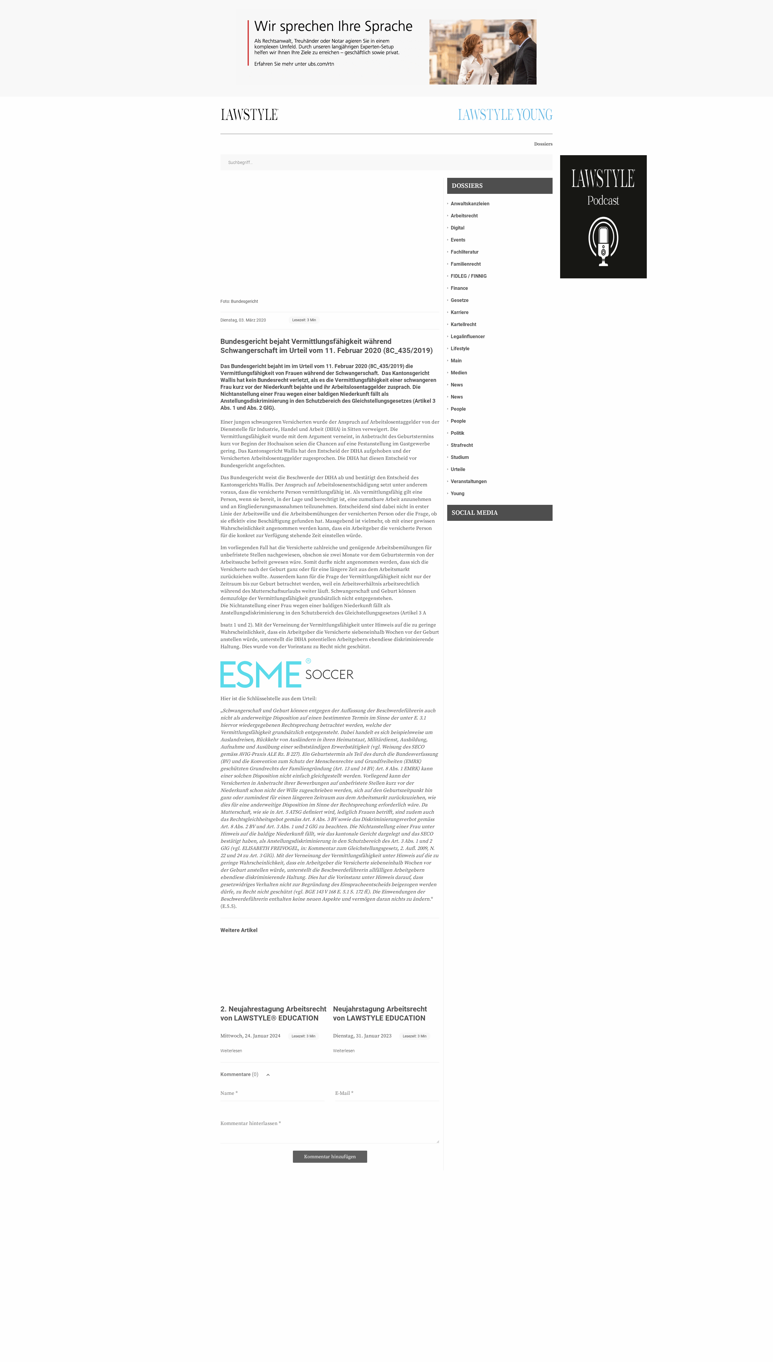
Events (458, 240)
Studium (460, 457)
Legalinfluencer (468, 336)
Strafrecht (462, 445)
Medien (459, 373)
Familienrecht (466, 264)
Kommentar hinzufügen (330, 1157)
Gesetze (460, 300)
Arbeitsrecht (464, 216)
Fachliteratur (465, 252)
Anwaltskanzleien (470, 204)
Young (457, 493)
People (458, 409)
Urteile (458, 469)
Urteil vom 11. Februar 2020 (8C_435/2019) (351, 366)
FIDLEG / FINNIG (469, 276)
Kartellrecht (463, 324)
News (457, 385)
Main (456, 361)
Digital (457, 228)
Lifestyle (460, 348)
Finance (459, 288)
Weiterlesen (231, 1050)
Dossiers (543, 144)
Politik (457, 433)
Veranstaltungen (469, 481)
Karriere (460, 312)
